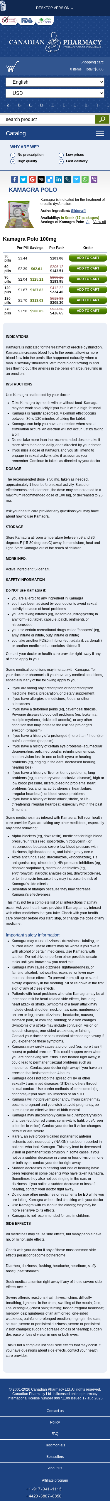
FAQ (55, 1434)
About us (55, 1468)
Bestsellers (55, 1457)
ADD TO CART (88, 258)
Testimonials (55, 1445)
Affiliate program (55, 1480)
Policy (55, 1422)
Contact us (55, 1411)
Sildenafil (78, 211)
